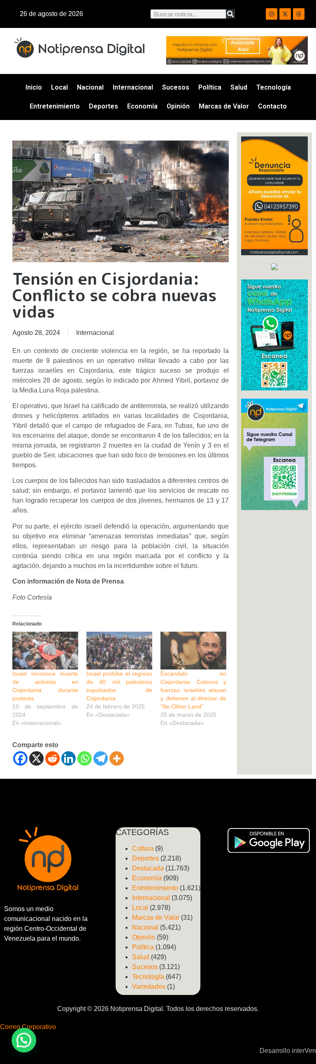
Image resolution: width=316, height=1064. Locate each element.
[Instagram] (271, 14)
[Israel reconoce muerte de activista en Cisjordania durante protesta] (45, 650)
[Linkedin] (68, 758)
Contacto (272, 106)
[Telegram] (100, 758)
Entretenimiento (55, 106)
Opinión (178, 106)
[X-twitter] (285, 14)
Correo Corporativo (28, 1026)
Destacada (148, 868)
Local (59, 87)
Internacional (133, 87)
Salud (238, 87)
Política (209, 87)
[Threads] (298, 14)
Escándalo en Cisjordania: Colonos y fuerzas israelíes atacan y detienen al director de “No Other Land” (193, 690)
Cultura (142, 848)
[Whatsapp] (84, 758)
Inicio (34, 87)
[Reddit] (52, 758)
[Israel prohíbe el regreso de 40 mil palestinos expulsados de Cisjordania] (119, 650)
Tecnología (273, 87)
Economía (142, 106)
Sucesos (175, 87)
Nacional (90, 87)
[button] (24, 1040)
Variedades (148, 986)
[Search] (230, 13)
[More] (116, 758)
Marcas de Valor (224, 106)
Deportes (103, 106)
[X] (36, 758)
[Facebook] (20, 758)
